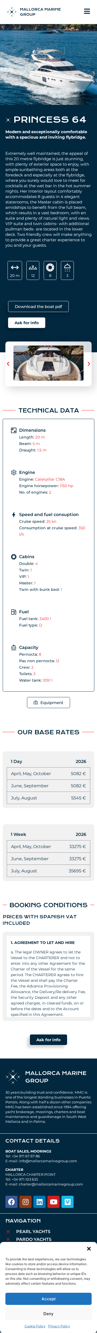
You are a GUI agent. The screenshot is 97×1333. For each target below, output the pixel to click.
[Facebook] (11, 1202)
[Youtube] (53, 1202)
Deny (48, 1313)
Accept (48, 1298)
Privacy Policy (59, 1326)
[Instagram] (25, 1202)
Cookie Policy (35, 1326)
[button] (89, 1248)
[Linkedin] (39, 1202)
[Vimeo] (67, 1202)
